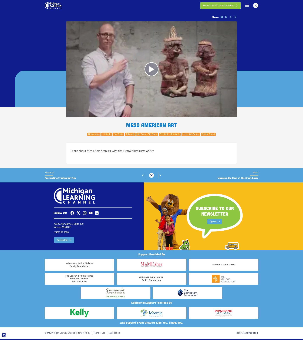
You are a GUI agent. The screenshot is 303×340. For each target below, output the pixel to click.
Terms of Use (99, 333)
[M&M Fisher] (151, 265)
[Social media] (91, 213)
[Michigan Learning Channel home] (53, 5)
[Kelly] (79, 313)
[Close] (255, 5)
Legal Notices (114, 333)
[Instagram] (84, 213)
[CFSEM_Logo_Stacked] (115, 293)
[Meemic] (151, 313)
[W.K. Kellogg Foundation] (223, 279)
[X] (78, 213)
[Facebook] (72, 213)
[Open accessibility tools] (4, 335)
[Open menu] (247, 5)
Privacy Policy (84, 333)
